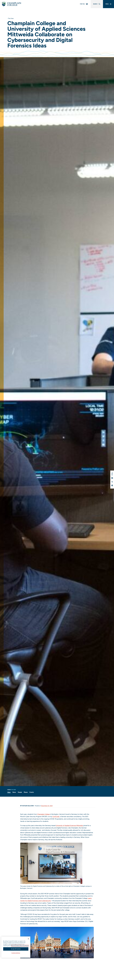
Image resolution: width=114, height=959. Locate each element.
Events (32, 792)
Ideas (9, 792)
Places (26, 792)
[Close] (28, 938)
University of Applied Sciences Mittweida (69, 825)
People (20, 792)
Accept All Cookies (16, 948)
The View (11, 18)
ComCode (55, 816)
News (14, 792)
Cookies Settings (15, 953)
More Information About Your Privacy (19, 945)
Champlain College (43, 814)
